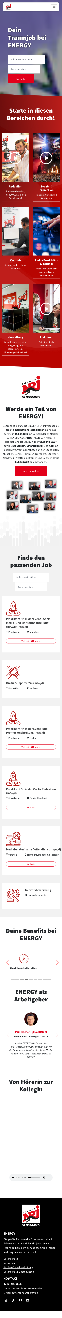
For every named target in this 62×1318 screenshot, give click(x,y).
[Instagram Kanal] (6, 1306)
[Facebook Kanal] (20, 1306)
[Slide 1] (13, 979)
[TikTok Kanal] (13, 1306)
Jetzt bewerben (31, 471)
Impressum (9, 1270)
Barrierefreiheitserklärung (18, 1274)
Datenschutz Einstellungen (18, 1278)
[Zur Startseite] (8, 6)
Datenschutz (10, 1265)
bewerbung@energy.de (25, 1299)
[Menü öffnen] (54, 6)
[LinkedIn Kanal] (27, 1306)
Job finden (21, 79)
